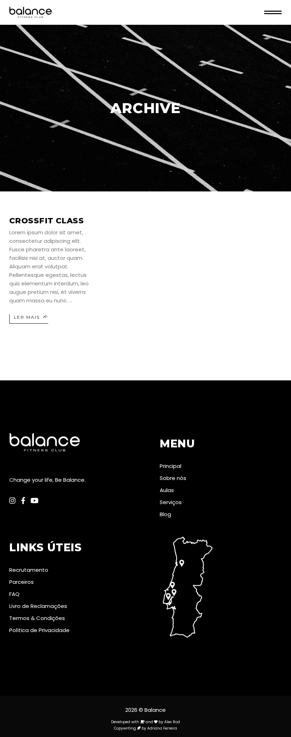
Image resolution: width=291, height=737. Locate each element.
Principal (170, 466)
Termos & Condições (37, 618)
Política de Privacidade (39, 630)
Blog (165, 514)
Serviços (171, 502)
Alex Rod (172, 722)
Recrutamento (28, 570)
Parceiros (21, 582)
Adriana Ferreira (162, 728)
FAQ (14, 594)
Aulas (167, 490)
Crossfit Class (46, 220)
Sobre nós (173, 478)
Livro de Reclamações (38, 606)
